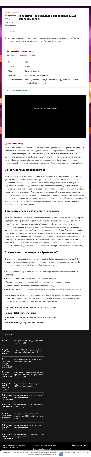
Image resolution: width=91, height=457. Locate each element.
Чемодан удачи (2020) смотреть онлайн (24, 322)
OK (61, 454)
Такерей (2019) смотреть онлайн (20, 313)
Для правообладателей (42, 449)
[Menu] (2, 3)
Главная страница (12, 13)
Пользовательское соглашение (44, 445)
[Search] (87, 3)
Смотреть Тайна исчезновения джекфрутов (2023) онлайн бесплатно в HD (29, 416)
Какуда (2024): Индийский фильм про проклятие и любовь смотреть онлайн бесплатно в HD (29, 375)
